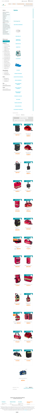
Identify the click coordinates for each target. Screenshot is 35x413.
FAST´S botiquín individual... (28, 172)
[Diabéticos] (18, 45)
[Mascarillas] (18, 31)
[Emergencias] (18, 42)
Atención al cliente (29, 3)
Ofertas (14, 3)
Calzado (4, 19)
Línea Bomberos (5, 24)
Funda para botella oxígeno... (28, 247)
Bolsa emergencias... (17, 359)
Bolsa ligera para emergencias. (28, 153)
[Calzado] (18, 64)
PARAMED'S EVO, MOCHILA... (17, 228)
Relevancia (27, 114)
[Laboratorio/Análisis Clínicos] (18, 75)
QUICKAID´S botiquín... (28, 190)
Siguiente (31, 387)
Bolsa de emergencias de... (28, 340)
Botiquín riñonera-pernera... (17, 247)
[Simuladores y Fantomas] (18, 90)
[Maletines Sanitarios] (18, 23)
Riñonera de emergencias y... (23, 379)
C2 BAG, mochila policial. (17, 133)
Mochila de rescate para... (28, 359)
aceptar (17, 412)
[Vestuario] (18, 98)
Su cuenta (20, 401)
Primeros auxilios (7, 62)
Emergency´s (6, 79)
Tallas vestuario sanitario (4, 404)
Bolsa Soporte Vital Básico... (28, 209)
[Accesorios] (18, 53)
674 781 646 (7, 1)
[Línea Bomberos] (18, 79)
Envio (11, 403)
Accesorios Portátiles (7, 46)
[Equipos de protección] (18, 38)
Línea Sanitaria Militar (6, 25)
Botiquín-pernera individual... (28, 303)
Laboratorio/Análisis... (18, 76)
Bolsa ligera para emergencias (28, 134)
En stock (6, 71)
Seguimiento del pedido (20, 404)
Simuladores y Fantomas (6, 27)
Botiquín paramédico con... (17, 321)
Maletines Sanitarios (6, 12)
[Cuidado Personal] (18, 72)
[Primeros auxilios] (18, 94)
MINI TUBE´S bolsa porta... (17, 340)
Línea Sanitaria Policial (6, 26)
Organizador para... (17, 284)
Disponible (6, 73)
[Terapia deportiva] (18, 101)
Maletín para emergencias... (17, 209)
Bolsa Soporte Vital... (28, 227)
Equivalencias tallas (20, 3)
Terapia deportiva (5, 31)
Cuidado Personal (5, 20)
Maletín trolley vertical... (28, 265)
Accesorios (4, 18)
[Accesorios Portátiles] (18, 108)
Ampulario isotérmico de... (17, 190)
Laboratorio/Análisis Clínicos (6, 22)
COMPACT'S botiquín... (17, 171)
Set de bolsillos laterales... (28, 321)
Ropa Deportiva (5, 32)
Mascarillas (4, 13)
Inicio (10, 3)
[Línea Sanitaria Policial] (18, 86)
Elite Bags (6, 78)
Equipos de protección (6, 14)
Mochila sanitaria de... (17, 152)
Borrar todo (6, 41)
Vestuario (4, 30)
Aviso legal (11, 404)
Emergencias (5, 15)
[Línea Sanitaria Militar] (18, 82)
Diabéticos (4, 17)
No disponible (7, 74)
